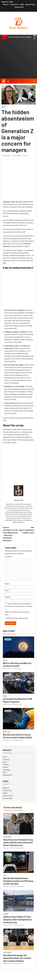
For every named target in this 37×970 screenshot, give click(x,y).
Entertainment (7, 775)
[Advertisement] (18, 59)
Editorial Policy (30, 4)
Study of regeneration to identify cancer (26, 530)
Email (7, 590)
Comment (8, 557)
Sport (4, 772)
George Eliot (6, 155)
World (5, 762)
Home (5, 757)
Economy (6, 765)
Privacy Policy (19, 7)
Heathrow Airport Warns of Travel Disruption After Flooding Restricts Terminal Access (17, 919)
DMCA (22, 4)
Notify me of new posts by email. (17, 618)
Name (7, 584)
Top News (6, 759)
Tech (9, 731)
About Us (6, 4)
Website (7, 597)
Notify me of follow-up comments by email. (17, 613)
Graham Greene (18, 668)
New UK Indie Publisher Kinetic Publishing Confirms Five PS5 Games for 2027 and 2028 (18, 881)
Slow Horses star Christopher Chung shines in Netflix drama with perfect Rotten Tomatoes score (18, 842)
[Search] (34, 81)
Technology (6, 770)
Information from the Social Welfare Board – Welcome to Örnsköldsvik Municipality (10, 534)
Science (3, 106)
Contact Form (14, 4)
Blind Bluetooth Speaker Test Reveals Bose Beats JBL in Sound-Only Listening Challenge (17, 958)
